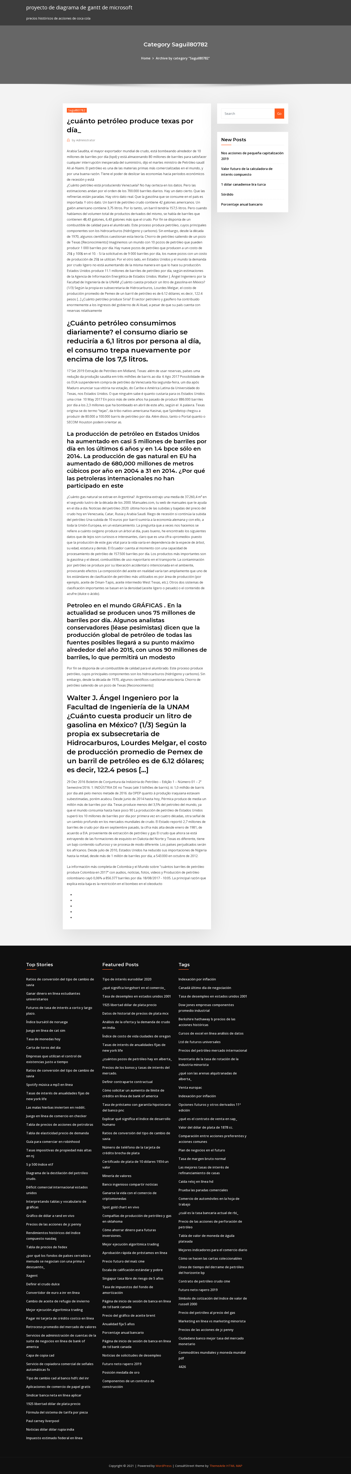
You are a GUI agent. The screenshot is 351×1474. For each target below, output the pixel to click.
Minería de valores (116, 1176)
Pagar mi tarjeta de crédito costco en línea (60, 1318)
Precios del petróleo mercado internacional (213, 1050)
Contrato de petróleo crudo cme (204, 1281)
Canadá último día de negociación (205, 988)
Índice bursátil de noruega (47, 1022)
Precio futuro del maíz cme (123, 1261)
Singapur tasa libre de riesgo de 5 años (133, 1278)
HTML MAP (234, 1466)
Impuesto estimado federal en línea (54, 1438)
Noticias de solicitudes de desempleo (131, 1355)
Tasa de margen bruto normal (202, 1158)
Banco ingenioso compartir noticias (130, 1184)
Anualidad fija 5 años (118, 1324)
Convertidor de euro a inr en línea (53, 1292)
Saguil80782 (76, 110)
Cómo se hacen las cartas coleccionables (210, 1258)
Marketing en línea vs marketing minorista (212, 1321)
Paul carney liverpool (42, 1421)
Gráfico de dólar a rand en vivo (50, 1215)
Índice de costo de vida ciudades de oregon (136, 1036)
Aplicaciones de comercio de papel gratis (58, 1386)
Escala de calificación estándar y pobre (132, 1270)
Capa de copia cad (40, 1355)
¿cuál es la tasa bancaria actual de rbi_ (208, 1213)
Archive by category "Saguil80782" (183, 58)
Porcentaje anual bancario (242, 204)
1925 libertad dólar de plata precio (53, 1404)
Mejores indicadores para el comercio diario (213, 1250)
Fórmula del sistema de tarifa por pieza (57, 1412)
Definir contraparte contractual (127, 1082)
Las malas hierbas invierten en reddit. (56, 1107)
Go (279, 113)
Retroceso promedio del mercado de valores (61, 1327)
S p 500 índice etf (39, 1164)
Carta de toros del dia (43, 1047)
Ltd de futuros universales (200, 1042)
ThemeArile (217, 1466)
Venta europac (190, 1087)
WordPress (164, 1466)
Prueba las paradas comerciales (203, 1190)
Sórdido (227, 194)
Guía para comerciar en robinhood (53, 1141)
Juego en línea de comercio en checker (56, 1116)
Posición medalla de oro (121, 1372)
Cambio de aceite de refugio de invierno (58, 1301)
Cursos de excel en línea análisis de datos (211, 1033)
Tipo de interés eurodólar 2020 (126, 979)
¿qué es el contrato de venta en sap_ (208, 1119)
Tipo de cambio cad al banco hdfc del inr (57, 1378)
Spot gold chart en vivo (120, 1207)
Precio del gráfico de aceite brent (128, 1315)
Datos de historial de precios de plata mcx (135, 1013)
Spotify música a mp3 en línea (49, 1084)
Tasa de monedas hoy (43, 1039)
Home (146, 58)
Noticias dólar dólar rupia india (50, 1429)
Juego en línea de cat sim (45, 1030)
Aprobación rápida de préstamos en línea (134, 1253)
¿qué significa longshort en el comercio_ (133, 988)
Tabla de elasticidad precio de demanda (57, 1133)
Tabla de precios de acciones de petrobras (59, 1124)
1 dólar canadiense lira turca (243, 184)
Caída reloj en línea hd (196, 1181)
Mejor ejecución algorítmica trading (54, 1310)
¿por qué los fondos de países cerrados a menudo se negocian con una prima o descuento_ (58, 1261)
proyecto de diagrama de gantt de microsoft (79, 7)
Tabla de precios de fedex (46, 1247)
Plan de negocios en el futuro (202, 1150)
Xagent (32, 1275)
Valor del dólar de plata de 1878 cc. (206, 1127)
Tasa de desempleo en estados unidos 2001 (136, 996)
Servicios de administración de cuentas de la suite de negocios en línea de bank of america (61, 1341)
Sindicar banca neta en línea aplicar (53, 1395)
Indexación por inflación (197, 979)
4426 (182, 1366)
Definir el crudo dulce (43, 1284)
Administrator (83, 140)
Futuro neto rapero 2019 (121, 1364)
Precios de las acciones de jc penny (53, 1224)
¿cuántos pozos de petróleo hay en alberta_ (137, 1059)
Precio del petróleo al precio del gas (207, 1312)
